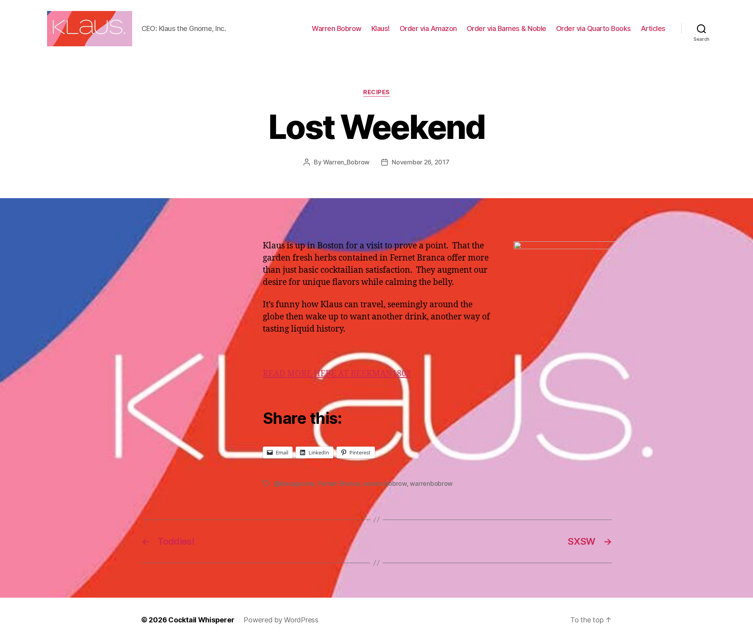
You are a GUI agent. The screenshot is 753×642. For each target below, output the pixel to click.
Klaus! (380, 28)
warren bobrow (385, 483)
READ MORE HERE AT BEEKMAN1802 (337, 373)
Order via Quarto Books (593, 28)
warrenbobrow (431, 483)
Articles (653, 28)
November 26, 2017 (420, 162)
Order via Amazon (428, 28)
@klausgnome (294, 483)
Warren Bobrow (337, 28)
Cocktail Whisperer (201, 620)
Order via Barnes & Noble (506, 28)
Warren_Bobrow (346, 162)
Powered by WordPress (281, 620)
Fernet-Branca (339, 483)
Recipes (376, 92)
